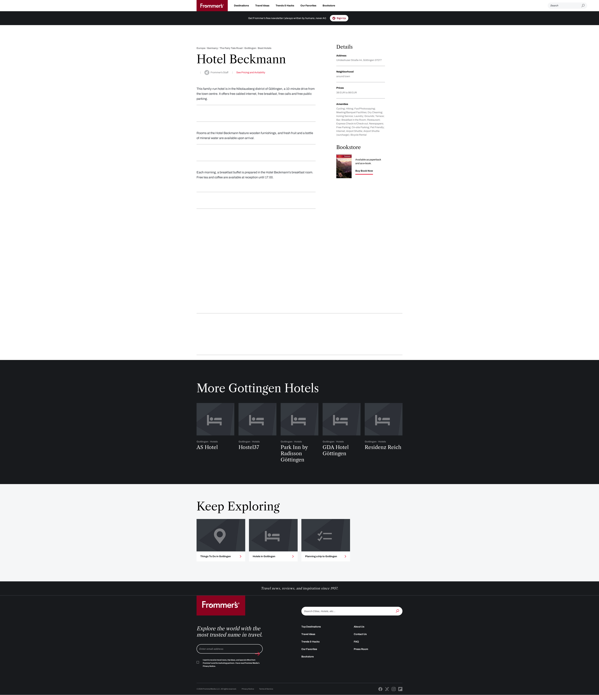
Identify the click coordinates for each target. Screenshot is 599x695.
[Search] (398, 611)
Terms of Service (266, 689)
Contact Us (360, 634)
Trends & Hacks (285, 5)
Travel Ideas (262, 5)
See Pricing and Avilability (250, 72)
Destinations (241, 5)
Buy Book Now (364, 171)
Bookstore (329, 5)
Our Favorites (308, 5)
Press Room (361, 649)
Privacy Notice (248, 689)
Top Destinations (311, 626)
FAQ (356, 641)
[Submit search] (584, 5)
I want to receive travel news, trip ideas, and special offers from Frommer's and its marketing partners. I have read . (231, 663)
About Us (359, 626)
